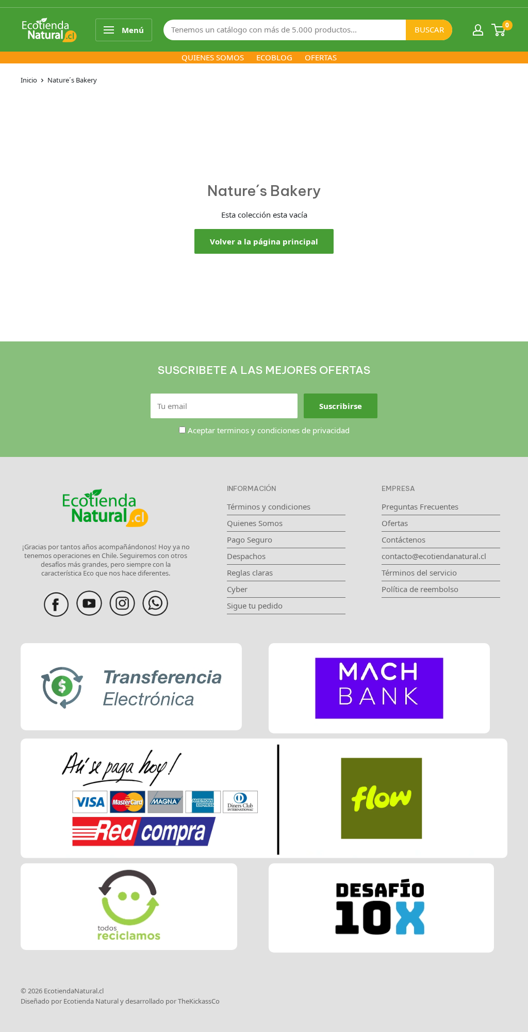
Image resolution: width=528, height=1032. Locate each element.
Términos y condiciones (268, 506)
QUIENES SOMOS (213, 57)
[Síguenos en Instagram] (122, 596)
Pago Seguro (249, 539)
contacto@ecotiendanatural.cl (434, 556)
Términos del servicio (419, 572)
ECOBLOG (274, 57)
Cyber (237, 589)
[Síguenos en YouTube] (89, 596)
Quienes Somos (255, 523)
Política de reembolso (420, 589)
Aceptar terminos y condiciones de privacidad (269, 430)
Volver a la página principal (264, 241)
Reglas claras (250, 572)
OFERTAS (321, 57)
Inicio (29, 80)
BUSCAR (429, 29)
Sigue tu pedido (255, 605)
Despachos (246, 556)
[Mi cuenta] (478, 30)
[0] (498, 30)
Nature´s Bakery (72, 80)
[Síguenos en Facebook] (56, 596)
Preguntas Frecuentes (420, 506)
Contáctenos (403, 539)
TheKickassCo (199, 1001)
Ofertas (395, 523)
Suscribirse (340, 406)
